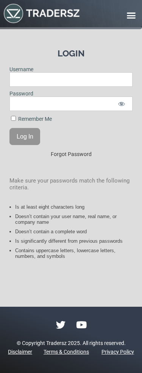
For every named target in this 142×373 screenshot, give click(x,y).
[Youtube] (81, 324)
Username (21, 69)
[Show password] (122, 104)
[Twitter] (60, 324)
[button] (131, 15)
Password (21, 94)
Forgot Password (71, 154)
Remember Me (34, 119)
